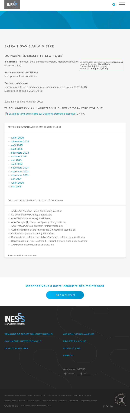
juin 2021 (16, 179)
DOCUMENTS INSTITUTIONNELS (22, 341)
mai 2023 (16, 160)
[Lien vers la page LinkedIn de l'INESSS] (111, 406)
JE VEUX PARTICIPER (16, 348)
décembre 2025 (20, 141)
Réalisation (73, 401)
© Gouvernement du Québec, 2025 (36, 406)
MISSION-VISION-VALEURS (78, 334)
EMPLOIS (68, 355)
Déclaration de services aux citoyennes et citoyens (69, 395)
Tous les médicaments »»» (22, 255)
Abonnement (67, 295)
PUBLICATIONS (72, 348)
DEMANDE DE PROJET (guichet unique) (28, 334)
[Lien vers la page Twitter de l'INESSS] (107, 406)
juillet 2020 (17, 182)
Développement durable (14, 401)
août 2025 (17, 145)
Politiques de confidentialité (55, 401)
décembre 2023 (20, 152)
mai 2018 (16, 186)
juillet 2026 (17, 137)
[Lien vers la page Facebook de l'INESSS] (104, 406)
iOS (85, 374)
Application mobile (89, 401)
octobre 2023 (18, 156)
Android (71, 374)
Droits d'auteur (34, 401)
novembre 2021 (19, 167)
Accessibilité (39, 395)
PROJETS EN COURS (74, 341)
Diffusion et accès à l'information (18, 395)
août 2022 (17, 164)
